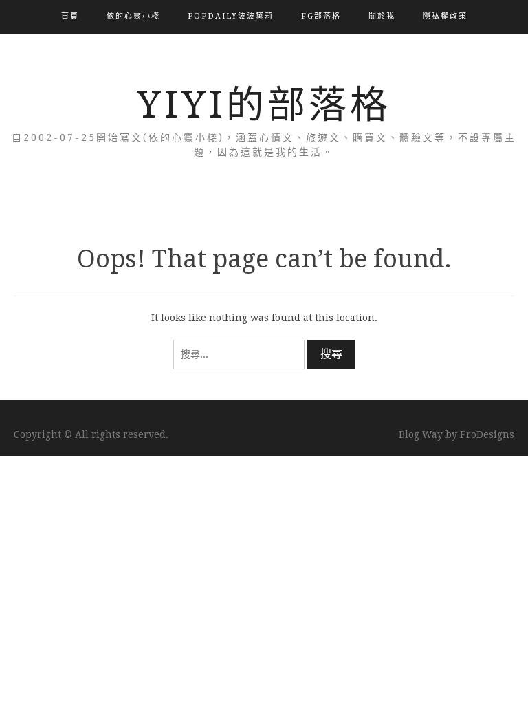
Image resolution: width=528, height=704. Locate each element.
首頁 (70, 16)
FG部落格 (321, 16)
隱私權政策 (445, 16)
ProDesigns (487, 434)
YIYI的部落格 (264, 104)
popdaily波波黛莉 (231, 16)
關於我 (381, 16)
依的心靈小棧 (133, 16)
